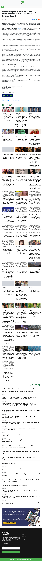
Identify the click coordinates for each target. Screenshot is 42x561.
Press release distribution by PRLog (9, 102)
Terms (23, 534)
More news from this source (15, 100)
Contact (23, 539)
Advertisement (24, 538)
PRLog (19, 28)
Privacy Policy (24, 536)
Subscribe (11, 551)
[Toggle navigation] (2, 7)
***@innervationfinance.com (7, 89)
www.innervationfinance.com (30, 71)
